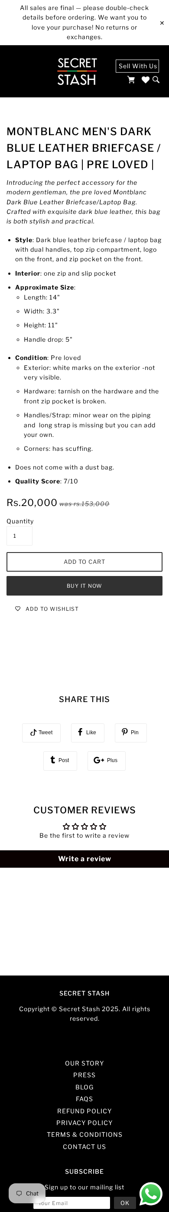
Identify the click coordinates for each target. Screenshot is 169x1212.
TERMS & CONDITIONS (85, 1134)
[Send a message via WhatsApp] (151, 1194)
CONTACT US (84, 1146)
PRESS (84, 1075)
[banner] (77, 71)
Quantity (20, 521)
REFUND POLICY (84, 1111)
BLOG (84, 1087)
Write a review (84, 859)
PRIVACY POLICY (84, 1122)
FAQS (84, 1098)
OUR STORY (84, 1063)
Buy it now (84, 586)
